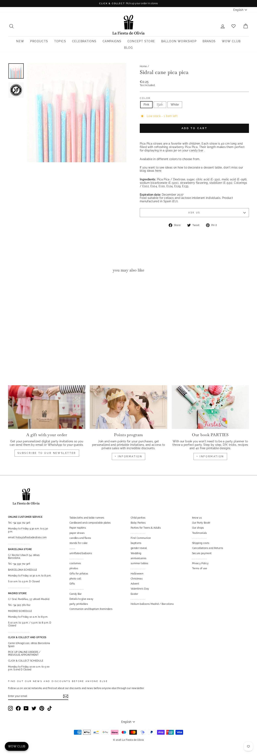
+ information (128, 456)
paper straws (77, 533)
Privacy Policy (200, 563)
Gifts (72, 583)
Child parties (138, 517)
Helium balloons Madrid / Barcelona (152, 604)
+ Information (210, 456)
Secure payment (202, 553)
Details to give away (81, 599)
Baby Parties (138, 522)
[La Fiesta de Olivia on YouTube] (26, 708)
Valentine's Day (140, 588)
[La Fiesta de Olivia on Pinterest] (41, 708)
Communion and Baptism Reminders (91, 609)
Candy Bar (75, 594)
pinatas (73, 568)
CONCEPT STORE (141, 41)
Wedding (136, 553)
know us (197, 517)
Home (143, 66)
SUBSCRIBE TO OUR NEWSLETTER (46, 453)
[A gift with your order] (46, 407)
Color (145, 98)
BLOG (128, 47)
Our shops (198, 527)
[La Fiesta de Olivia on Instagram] (10, 708)
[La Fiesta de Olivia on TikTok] (49, 708)
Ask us (194, 212)
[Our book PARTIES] (210, 407)
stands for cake (78, 543)
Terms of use (199, 568)
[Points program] (128, 407)
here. (158, 170)
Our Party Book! (201, 522)
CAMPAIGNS (112, 41)
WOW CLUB (231, 41)
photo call (75, 578)
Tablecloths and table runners (86, 517)
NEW (20, 41)
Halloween (137, 573)
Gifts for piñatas (78, 573)
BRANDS (209, 41)
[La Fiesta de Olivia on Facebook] (18, 708)
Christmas (137, 578)
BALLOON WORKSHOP (179, 41)
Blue (160, 104)
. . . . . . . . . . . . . (76, 558)
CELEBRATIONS (84, 41)
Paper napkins (77, 527)
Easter (134, 594)
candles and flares (80, 538)
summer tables (139, 563)
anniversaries (139, 558)
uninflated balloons (80, 553)
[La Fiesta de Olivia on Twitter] (34, 708)
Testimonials (199, 533)
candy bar (196, 150)
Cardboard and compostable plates (90, 522)
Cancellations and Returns (207, 548)
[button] (12, 288)
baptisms (136, 543)
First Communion (141, 538)
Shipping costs (200, 543)
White (175, 104)
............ (72, 548)
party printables (78, 604)
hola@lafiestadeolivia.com (31, 537)
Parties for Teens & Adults (146, 527)
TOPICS (60, 41)
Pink (146, 104)
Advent (135, 583)
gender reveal (139, 548)
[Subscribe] (65, 696)
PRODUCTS (39, 41)
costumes (75, 563)
